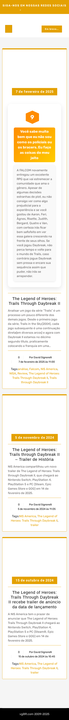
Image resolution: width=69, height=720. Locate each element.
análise (23, 369)
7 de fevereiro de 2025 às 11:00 (36, 361)
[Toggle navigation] (8, 29)
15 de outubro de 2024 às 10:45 (36, 656)
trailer (35, 525)
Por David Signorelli (40, 357)
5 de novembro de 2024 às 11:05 (36, 509)
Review (22, 373)
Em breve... (52, 29)
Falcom (34, 369)
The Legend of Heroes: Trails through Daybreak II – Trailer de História (34, 454)
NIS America (49, 369)
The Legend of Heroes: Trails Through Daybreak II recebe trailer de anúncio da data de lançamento (34, 599)
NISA (12, 373)
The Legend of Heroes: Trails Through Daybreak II (34, 301)
